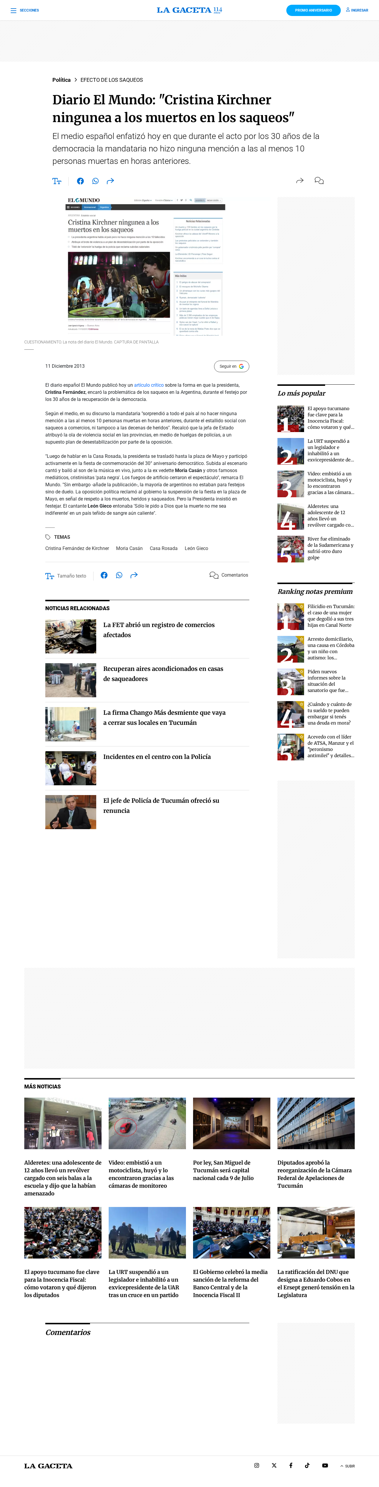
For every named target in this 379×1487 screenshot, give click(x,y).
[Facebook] (291, 1466)
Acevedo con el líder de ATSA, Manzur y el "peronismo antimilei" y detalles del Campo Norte (331, 749)
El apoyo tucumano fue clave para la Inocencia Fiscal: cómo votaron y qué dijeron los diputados (330, 421)
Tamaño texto (71, 576)
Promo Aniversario (313, 10)
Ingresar (359, 10)
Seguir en (228, 366)
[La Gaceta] (189, 10)
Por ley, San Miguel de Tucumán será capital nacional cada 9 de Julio (223, 1170)
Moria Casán (129, 548)
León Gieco (196, 548)
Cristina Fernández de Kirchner (77, 548)
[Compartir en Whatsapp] (95, 182)
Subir (350, 1466)
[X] (274, 1466)
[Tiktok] (307, 1466)
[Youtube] (325, 1466)
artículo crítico (149, 385)
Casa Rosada (164, 548)
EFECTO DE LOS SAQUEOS (112, 80)
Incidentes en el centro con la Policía (157, 756)
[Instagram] (256, 1466)
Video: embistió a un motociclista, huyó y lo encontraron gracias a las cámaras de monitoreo (330, 486)
